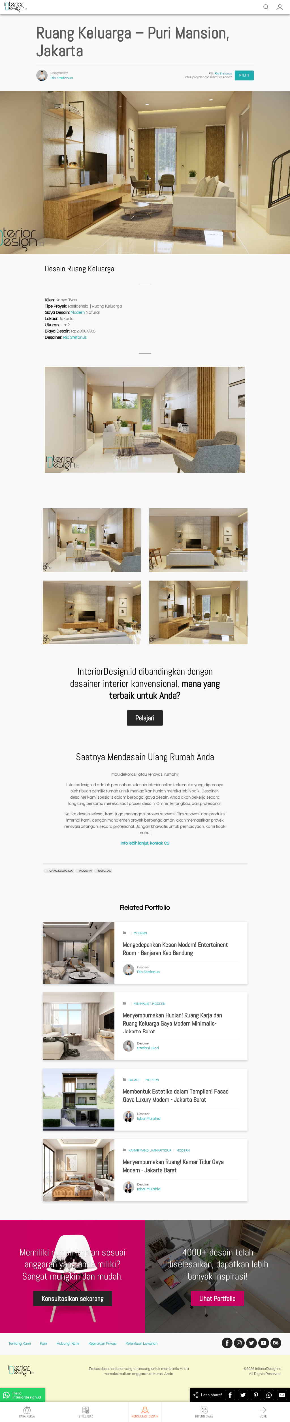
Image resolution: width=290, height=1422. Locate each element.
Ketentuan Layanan (141, 1344)
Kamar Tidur (161, 1150)
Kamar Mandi (139, 1150)
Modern (78, 312)
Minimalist (142, 1003)
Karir (43, 1344)
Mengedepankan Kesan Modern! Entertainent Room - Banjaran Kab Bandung (175, 949)
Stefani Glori (148, 1048)
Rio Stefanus (61, 78)
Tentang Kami (19, 1344)
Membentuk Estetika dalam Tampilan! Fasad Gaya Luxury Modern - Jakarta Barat (176, 1095)
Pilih (244, 75)
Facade (134, 1080)
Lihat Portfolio (217, 1298)
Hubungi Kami (68, 1344)
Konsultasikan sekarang (73, 1298)
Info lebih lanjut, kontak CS (145, 843)
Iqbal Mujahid (148, 1119)
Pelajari (144, 717)
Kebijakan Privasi (103, 1344)
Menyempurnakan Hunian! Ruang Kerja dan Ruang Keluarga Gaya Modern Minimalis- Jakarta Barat (172, 1023)
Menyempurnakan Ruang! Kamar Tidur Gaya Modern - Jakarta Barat (173, 1166)
